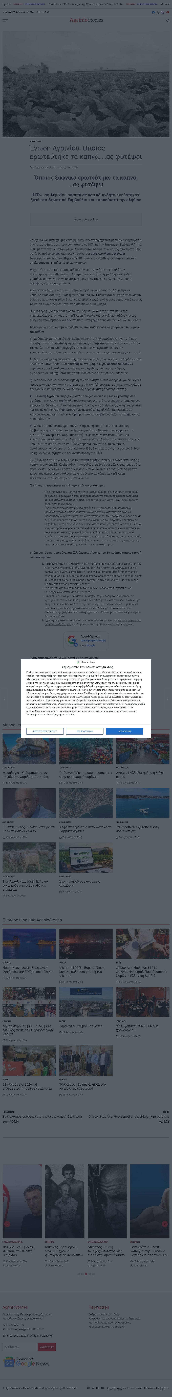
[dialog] (86, 698)
